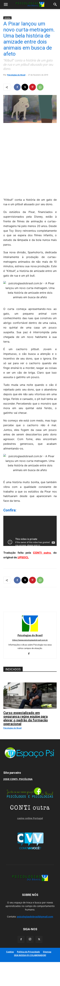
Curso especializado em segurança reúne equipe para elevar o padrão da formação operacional (25, 718)
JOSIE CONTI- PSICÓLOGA (17, 779)
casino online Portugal (30, 818)
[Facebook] (17, 87)
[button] (5, 4)
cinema (7, 18)
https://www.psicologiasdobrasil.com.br (30, 640)
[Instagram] (30, 939)
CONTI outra (42, 552)
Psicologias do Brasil (16, 75)
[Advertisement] (30, 159)
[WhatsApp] (40, 87)
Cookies (10, 951)
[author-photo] (30, 630)
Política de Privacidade (28, 951)
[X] (25, 87)
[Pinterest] (32, 87)
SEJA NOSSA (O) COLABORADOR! (30, 955)
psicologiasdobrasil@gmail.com (35, 916)
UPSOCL (23, 557)
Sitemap (47, 951)
